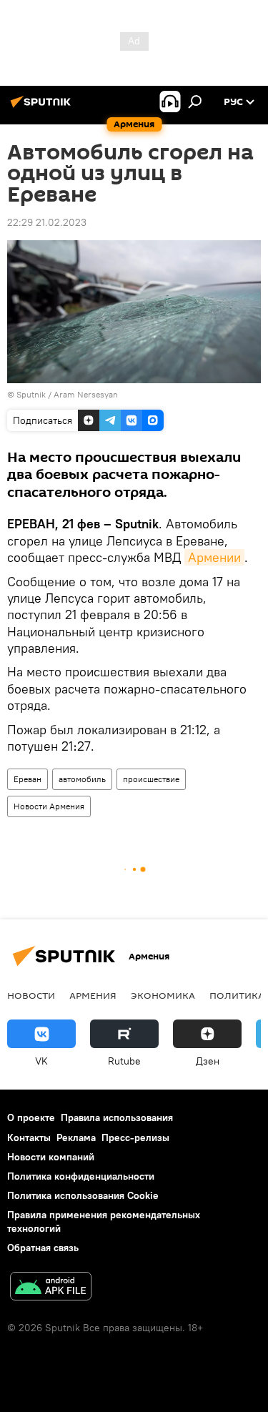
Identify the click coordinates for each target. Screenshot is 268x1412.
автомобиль (82, 779)
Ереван (27, 779)
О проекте (31, 1117)
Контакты (29, 1137)
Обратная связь (43, 1247)
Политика (236, 995)
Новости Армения (49, 806)
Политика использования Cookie (83, 1195)
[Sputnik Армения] (43, 107)
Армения (92, 995)
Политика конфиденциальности (80, 1176)
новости (31, 995)
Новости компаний (50, 1156)
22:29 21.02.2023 (46, 222)
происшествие (151, 779)
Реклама (76, 1137)
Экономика (163, 995)
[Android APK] (50, 1288)
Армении (214, 557)
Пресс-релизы (135, 1137)
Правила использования (117, 1117)
